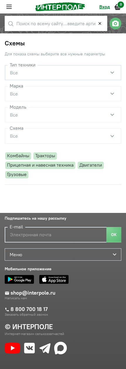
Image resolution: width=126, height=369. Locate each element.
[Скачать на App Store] (55, 279)
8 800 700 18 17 (29, 309)
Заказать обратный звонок (26, 314)
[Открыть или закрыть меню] (9, 7)
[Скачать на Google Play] (21, 279)
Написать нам (16, 298)
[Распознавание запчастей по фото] (115, 23)
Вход (104, 7)
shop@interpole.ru (33, 293)
